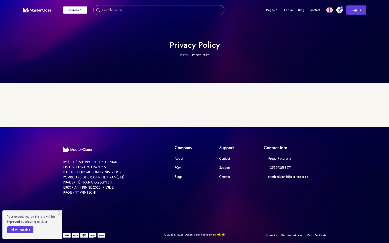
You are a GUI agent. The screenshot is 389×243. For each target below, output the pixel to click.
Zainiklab (219, 235)
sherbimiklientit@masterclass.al (288, 176)
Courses (73, 10)
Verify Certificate (316, 235)
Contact (315, 10)
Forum (288, 10)
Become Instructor (292, 235)
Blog (301, 10)
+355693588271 (279, 167)
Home (184, 55)
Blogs (178, 176)
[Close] (59, 213)
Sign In (356, 10)
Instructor (271, 235)
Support (224, 167)
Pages (270, 10)
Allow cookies (20, 229)
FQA (178, 167)
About (179, 158)
